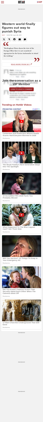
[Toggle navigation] (2, 2)
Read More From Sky (20, 64)
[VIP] (39, 2)
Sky (4, 35)
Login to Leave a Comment (21, 89)
